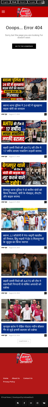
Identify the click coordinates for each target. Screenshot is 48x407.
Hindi (14, 2)
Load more (23, 341)
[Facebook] (24, 403)
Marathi (23, 2)
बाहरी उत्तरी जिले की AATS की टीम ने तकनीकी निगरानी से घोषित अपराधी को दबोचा (22, 284)
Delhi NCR (5, 229)
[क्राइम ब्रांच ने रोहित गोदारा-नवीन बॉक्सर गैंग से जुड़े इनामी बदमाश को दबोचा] (24, 310)
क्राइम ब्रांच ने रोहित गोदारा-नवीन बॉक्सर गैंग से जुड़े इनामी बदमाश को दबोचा (23, 328)
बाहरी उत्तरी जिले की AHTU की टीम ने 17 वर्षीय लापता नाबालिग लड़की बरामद (22, 149)
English (6, 2)
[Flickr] (30, 403)
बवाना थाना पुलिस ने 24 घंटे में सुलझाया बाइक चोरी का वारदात (22, 107)
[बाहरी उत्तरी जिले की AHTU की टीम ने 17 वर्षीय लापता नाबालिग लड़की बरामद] (24, 131)
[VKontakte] (44, 403)
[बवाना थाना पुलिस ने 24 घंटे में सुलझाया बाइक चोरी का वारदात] (24, 89)
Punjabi (32, 2)
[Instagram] (37, 403)
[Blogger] (17, 403)
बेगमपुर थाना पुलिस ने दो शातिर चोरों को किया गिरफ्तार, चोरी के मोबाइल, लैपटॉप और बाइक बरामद (22, 193)
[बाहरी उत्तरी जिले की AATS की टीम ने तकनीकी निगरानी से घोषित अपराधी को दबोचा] (24, 264)
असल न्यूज (4, 114)
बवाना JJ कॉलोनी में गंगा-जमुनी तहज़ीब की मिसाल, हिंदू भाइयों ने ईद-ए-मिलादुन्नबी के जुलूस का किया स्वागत (23, 239)
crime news (6, 99)
